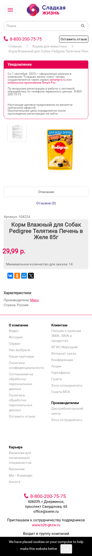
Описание (46, 192)
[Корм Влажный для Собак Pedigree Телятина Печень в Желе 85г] (16, 132)
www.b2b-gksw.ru (46, 525)
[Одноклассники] (17, 276)
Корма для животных (49, 46)
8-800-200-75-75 (26, 39)
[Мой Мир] (24, 276)
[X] (31, 276)
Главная (15, 46)
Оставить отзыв (74, 39)
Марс (34, 300)
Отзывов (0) (46, 203)
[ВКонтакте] (10, 276)
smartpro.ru (58, 79)
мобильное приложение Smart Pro (31, 82)
